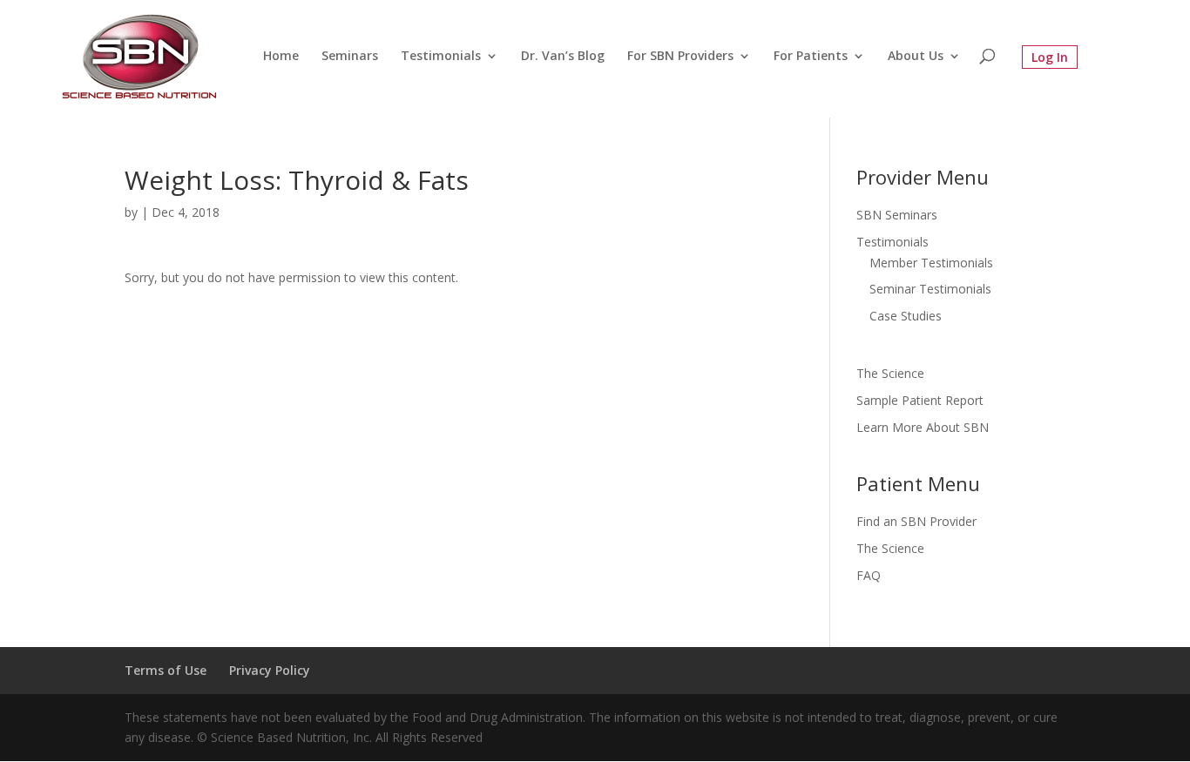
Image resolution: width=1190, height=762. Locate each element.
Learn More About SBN (922, 427)
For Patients (811, 57)
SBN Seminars (896, 214)
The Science (890, 373)
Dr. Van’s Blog (563, 57)
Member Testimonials (931, 262)
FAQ (868, 575)
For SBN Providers (680, 57)
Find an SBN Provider (916, 521)
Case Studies (905, 315)
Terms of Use (165, 670)
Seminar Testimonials (930, 288)
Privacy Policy (269, 670)
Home (281, 57)
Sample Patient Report (920, 400)
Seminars (349, 57)
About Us (915, 57)
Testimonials (441, 57)
